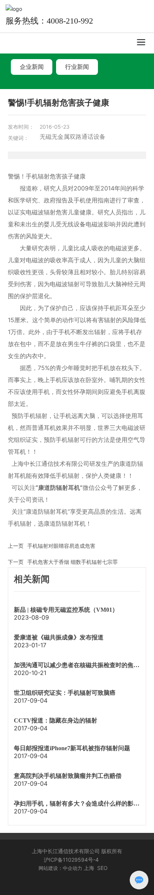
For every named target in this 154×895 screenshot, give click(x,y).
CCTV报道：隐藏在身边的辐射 (55, 720)
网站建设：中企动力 (60, 868)
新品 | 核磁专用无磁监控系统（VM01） (66, 610)
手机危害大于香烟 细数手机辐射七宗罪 (72, 562)
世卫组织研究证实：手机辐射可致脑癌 (65, 693)
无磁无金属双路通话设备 (72, 136)
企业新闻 (32, 66)
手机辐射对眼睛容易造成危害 (61, 546)
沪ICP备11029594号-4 (71, 859)
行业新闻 (77, 66)
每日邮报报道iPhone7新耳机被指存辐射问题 (72, 748)
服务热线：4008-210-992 (49, 20)
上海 (89, 868)
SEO (102, 868)
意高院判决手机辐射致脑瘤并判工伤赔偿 (67, 776)
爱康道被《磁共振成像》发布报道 (59, 637)
